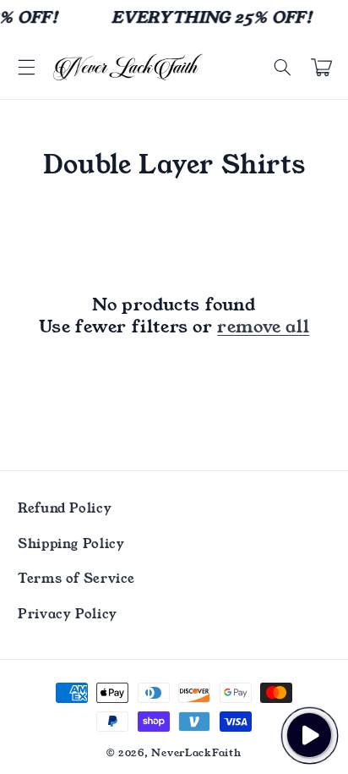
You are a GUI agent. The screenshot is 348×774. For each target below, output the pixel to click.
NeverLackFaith (196, 753)
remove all (263, 327)
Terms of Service (76, 578)
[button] (26, 67)
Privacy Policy (67, 614)
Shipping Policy (71, 543)
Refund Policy (64, 508)
